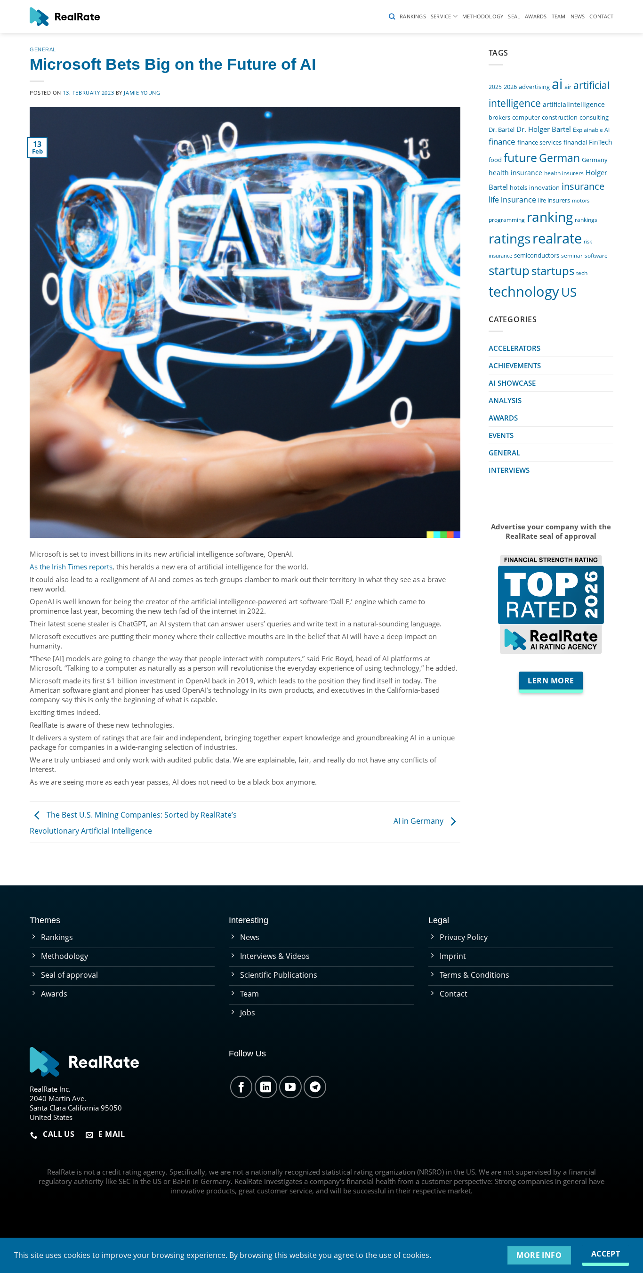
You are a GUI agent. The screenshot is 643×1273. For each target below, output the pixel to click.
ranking (550, 217)
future (520, 157)
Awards (536, 16)
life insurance (512, 200)
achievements (515, 365)
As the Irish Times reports (71, 566)
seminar (572, 255)
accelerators (514, 348)
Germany (595, 160)
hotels (518, 188)
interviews (509, 470)
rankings (586, 219)
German (559, 158)
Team (559, 16)
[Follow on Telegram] (315, 1087)
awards (503, 417)
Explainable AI (591, 129)
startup (509, 270)
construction (560, 117)
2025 (495, 86)
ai (557, 83)
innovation (544, 187)
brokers (499, 118)
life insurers (554, 200)
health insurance (515, 172)
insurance (583, 186)
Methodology (482, 16)
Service (441, 16)
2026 (510, 87)
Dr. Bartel (501, 129)
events (501, 435)
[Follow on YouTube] (290, 1087)
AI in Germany (419, 821)
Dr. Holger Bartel (543, 129)
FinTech (600, 142)
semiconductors (536, 255)
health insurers (564, 173)
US (569, 292)
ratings (509, 238)
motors (580, 200)
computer (526, 117)
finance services (539, 142)
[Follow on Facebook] (241, 1087)
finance (502, 141)
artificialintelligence (574, 104)
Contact (601, 16)
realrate (557, 238)
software (596, 255)
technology (524, 291)
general (43, 49)
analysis (505, 400)
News (578, 16)
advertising (534, 87)
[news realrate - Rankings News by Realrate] (65, 16)
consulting (594, 117)
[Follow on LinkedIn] (266, 1087)
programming (507, 219)
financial (575, 142)
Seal (514, 16)
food (495, 159)
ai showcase (512, 383)
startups (552, 270)
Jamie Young (142, 92)
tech (581, 272)
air (567, 86)
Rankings (413, 16)
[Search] (392, 16)
